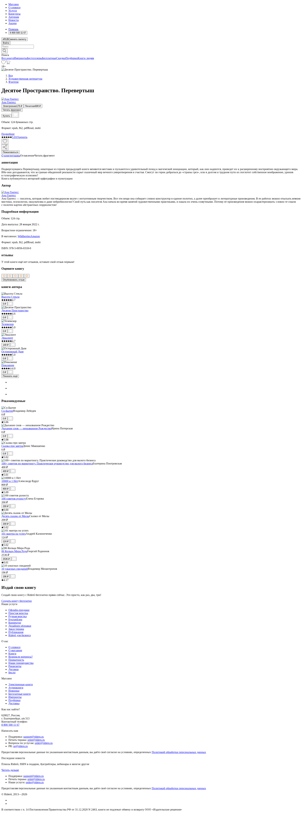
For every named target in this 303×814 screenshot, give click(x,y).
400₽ (6, 471)
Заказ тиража (16, 628)
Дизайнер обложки (19, 625)
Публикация (15, 632)
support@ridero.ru (33, 736)
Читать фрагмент (12, 110)
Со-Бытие (7, 410)
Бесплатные (49, 58)
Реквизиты (14, 666)
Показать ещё (10, 376)
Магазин (13, 4)
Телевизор (7, 324)
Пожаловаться (10, 152)
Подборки (72, 58)
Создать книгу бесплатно (16, 600)
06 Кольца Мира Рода (14, 551)
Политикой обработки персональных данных (179, 752)
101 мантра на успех (13, 533)
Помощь (13, 29)
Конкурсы (14, 13)
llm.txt (11, 672)
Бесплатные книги (19, 693)
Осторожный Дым (12, 351)
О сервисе (14, 7)
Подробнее (8, 133)
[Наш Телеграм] (9, 803)
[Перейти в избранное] (3, 63)
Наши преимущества (20, 663)
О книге (6, 155)
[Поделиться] (4, 147)
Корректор (14, 622)
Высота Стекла (10, 296)
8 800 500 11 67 (10, 724)
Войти (6, 43)
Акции (12, 23)
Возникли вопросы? (20, 656)
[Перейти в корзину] (8, 63)
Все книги (7, 58)
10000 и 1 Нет (9, 481)
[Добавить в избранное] (4, 141)
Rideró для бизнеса (19, 635)
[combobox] (151, 46)
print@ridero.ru (36, 739)
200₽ (6, 506)
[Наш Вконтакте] (10, 800)
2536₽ (6, 559)
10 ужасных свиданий (14, 568)
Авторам (13, 16)
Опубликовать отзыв (14, 279)
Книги (12, 653)
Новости (13, 20)
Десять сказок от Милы (15, 516)
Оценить (22, 137)
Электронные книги (20, 684)
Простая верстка (18, 613)
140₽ (6, 345)
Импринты (20, 58)
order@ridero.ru (44, 743)
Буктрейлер (15, 619)
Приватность (16, 659)
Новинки (13, 690)
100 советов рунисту (13, 498)
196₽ (6, 576)
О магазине (15, 650)
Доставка (13, 703)
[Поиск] (4, 51)
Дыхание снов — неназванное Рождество (26, 428)
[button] (151, 51)
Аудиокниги (15, 687)
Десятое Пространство (14, 310)
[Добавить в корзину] (15, 115)
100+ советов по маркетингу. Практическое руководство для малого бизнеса (47, 463)
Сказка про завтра (12, 445)
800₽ (6, 488)
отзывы (15, 155)
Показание (7, 365)
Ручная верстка (17, 616)
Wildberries (24, 236)
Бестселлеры (34, 58)
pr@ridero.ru (20, 746)
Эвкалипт (7, 337)
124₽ (6, 541)
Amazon (35, 236)
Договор (13, 669)
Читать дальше (10, 770)
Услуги (12, 10)
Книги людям (86, 58)
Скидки (61, 58)
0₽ (4, 304)
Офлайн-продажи (18, 610)
